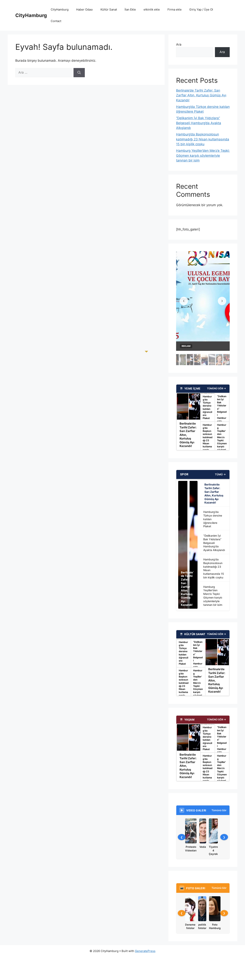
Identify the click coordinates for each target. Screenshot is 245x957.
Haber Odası (84, 9)
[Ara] (79, 72)
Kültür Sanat (108, 9)
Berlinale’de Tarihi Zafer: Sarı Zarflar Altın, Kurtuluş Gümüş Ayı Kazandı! (201, 95)
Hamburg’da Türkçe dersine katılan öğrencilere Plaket (212, 519)
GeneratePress (145, 951)
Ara (178, 44)
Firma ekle (174, 9)
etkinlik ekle (152, 9)
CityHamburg (31, 15)
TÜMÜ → (220, 474)
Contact (56, 21)
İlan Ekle (130, 9)
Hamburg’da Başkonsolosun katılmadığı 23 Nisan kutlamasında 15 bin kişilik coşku (202, 139)
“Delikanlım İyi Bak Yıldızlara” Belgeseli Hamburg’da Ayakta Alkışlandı (198, 123)
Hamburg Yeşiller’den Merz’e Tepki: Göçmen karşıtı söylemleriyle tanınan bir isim (203, 155)
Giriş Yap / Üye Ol (201, 9)
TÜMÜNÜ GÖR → (216, 388)
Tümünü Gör (219, 810)
